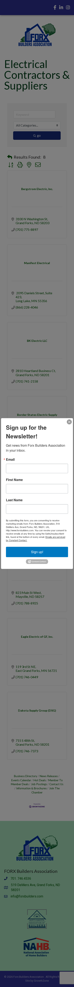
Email (10, 459)
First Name (14, 479)
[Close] (69, 421)
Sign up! (37, 551)
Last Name (14, 500)
